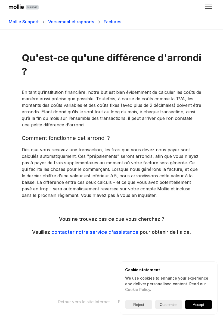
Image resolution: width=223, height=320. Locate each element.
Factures (112, 21)
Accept (198, 304)
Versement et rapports (71, 21)
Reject (138, 304)
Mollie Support (24, 21)
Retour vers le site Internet (84, 301)
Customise (169, 304)
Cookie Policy (137, 289)
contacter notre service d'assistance (94, 232)
